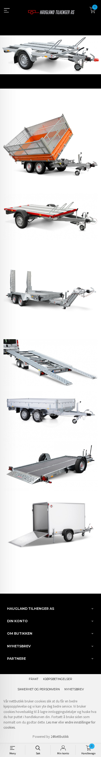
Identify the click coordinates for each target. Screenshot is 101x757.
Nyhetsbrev (74, 689)
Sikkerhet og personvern (39, 689)
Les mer (51, 722)
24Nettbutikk (60, 736)
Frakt (34, 679)
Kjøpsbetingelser (57, 679)
